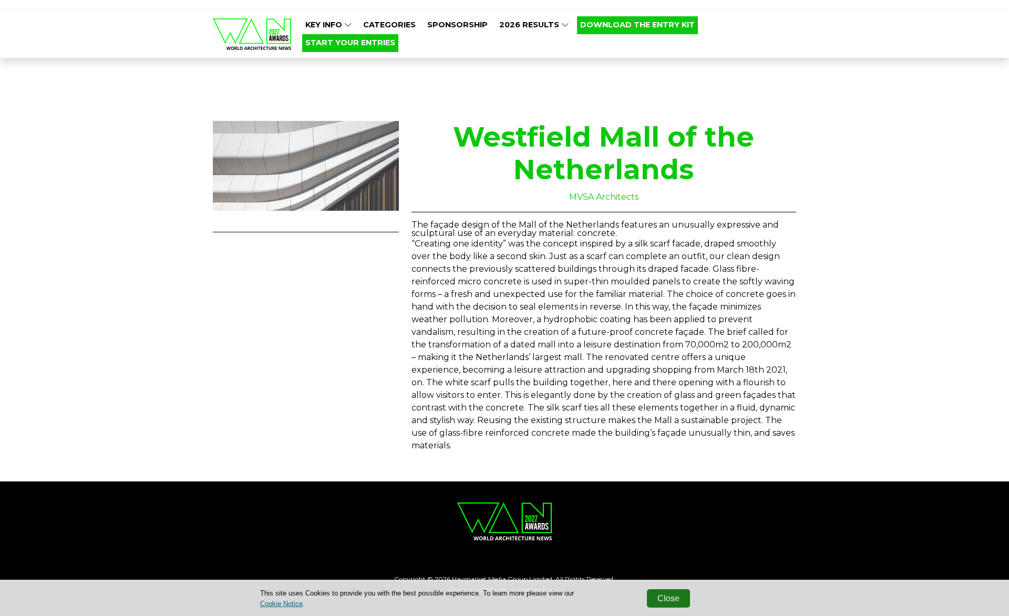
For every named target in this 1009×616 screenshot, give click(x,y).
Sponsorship (457, 24)
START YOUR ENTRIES (350, 42)
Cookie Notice (281, 604)
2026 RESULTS (530, 24)
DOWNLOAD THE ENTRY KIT (637, 24)
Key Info (324, 24)
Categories (389, 24)
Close (668, 598)
